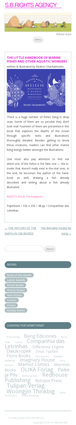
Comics (11, 300)
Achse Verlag (13, 337)
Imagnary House (37, 360)
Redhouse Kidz (30, 376)
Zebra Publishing (30, 395)
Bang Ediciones (40, 336)
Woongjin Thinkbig (31, 391)
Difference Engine (48, 346)
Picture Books (16, 290)
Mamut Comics (33, 364)
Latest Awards (16, 280)
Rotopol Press (48, 380)
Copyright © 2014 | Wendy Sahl (50, 422)
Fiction (11, 305)
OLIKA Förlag (37, 369)
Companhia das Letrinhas (35, 343)
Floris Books (19, 355)
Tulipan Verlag (26, 385)
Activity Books (16, 310)
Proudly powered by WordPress (26, 418)
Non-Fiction (14, 295)
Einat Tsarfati (47, 351)
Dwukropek (19, 351)
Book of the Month (19, 275)
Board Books (15, 285)
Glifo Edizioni (42, 356)
